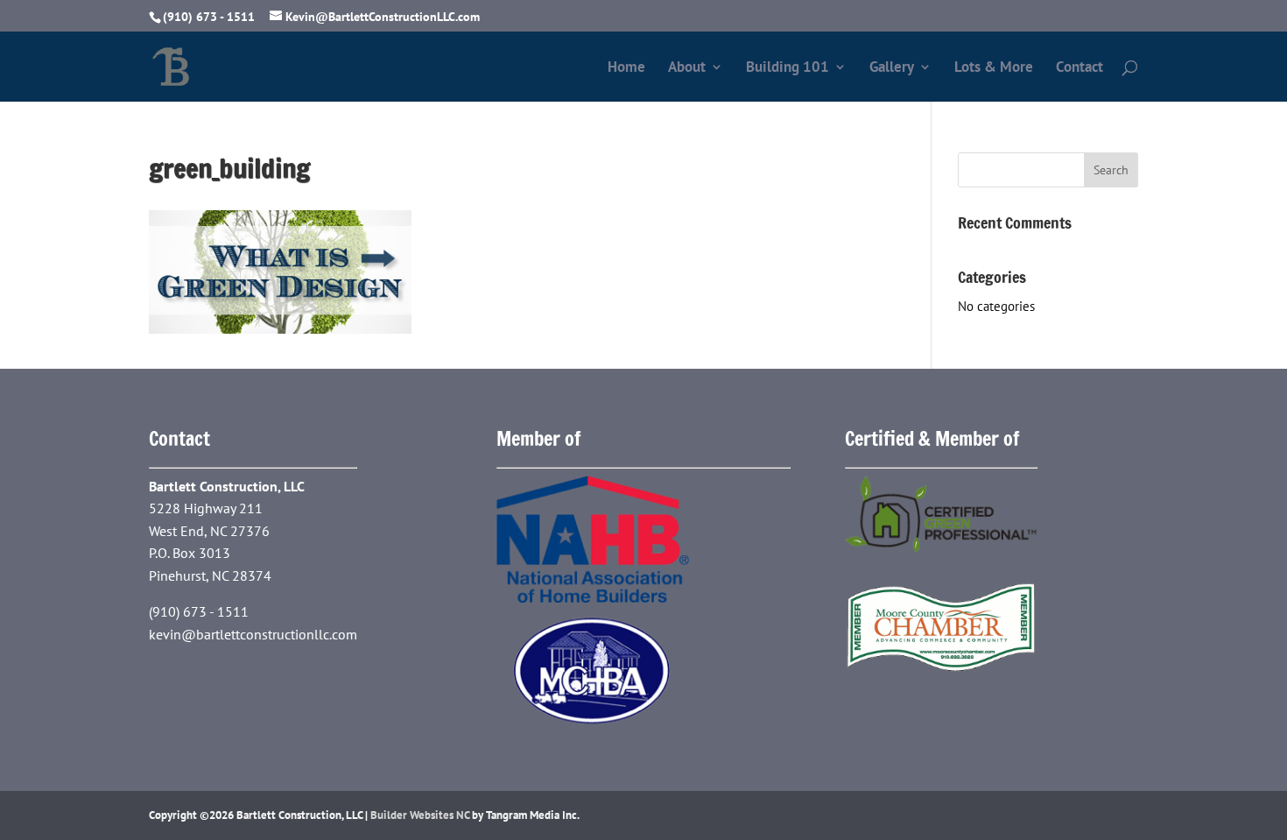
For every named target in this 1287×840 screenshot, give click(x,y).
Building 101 (787, 68)
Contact (1079, 68)
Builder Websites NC (419, 815)
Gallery (891, 68)
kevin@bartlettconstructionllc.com (253, 634)
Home (626, 68)
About (687, 68)
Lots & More (993, 68)
